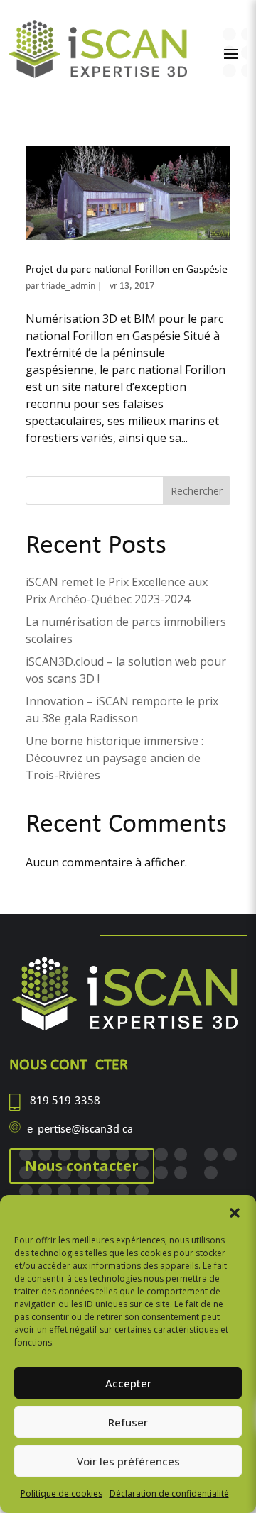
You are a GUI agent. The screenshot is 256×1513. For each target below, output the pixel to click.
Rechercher (197, 490)
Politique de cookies (61, 1493)
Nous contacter (82, 1165)
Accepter (128, 1383)
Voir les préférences (128, 1461)
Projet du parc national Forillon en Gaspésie (127, 269)
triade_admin (68, 286)
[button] (235, 1213)
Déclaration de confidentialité (169, 1493)
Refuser (128, 1422)
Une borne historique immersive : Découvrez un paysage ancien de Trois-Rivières (114, 758)
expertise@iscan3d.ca (80, 1129)
